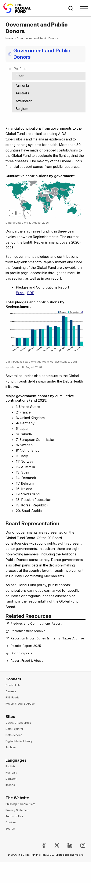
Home (9, 38)
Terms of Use (14, 816)
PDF (30, 293)
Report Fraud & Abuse (20, 703)
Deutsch (11, 778)
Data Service (14, 735)
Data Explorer (14, 728)
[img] (17, 342)
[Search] (70, 8)
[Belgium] (48, 108)
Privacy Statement (17, 810)
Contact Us (13, 685)
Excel (20, 293)
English (10, 766)
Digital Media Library (19, 741)
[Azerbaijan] (48, 101)
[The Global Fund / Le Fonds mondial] (19, 8)
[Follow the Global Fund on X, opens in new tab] (53, 845)
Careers (11, 691)
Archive (11, 747)
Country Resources (18, 722)
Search (10, 828)
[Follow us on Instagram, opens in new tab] (79, 845)
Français (11, 772)
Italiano (10, 784)
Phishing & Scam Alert (20, 804)
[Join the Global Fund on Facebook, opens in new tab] (40, 845)
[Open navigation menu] (84, 8)
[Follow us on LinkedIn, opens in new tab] (66, 845)
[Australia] (48, 93)
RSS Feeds (12, 697)
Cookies (11, 822)
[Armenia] (48, 85)
